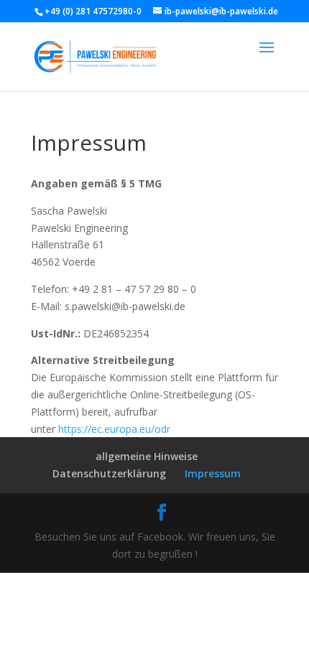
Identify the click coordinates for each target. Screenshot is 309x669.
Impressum (213, 473)
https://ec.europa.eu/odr (114, 429)
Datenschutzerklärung (109, 473)
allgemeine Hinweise (147, 456)
